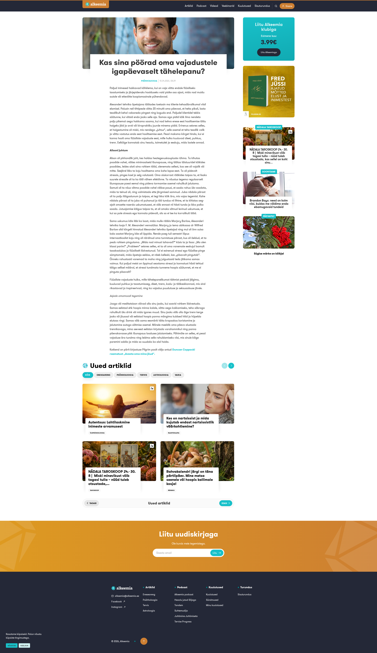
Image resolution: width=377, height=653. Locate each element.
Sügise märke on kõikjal (269, 253)
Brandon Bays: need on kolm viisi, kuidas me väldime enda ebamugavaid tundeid (268, 204)
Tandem (179, 605)
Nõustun (12, 646)
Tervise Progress (183, 621)
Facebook (116, 601)
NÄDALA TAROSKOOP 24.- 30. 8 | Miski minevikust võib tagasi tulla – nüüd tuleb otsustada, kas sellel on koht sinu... (269, 156)
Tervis (143, 375)
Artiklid (189, 6)
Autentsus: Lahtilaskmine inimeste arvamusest (109, 424)
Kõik (87, 375)
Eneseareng (103, 375)
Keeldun (24, 646)
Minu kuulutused (214, 605)
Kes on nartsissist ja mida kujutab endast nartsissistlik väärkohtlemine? (190, 422)
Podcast (201, 6)
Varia (178, 375)
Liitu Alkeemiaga (269, 52)
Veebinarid (228, 6)
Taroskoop (94, 490)
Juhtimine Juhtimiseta (186, 616)
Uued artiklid (111, 365)
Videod (214, 6)
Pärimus (171, 490)
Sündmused (212, 599)
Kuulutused (244, 6)
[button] (225, 366)
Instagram (116, 606)
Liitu (215, 552)
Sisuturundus (262, 6)
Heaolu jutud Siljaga (185, 599)
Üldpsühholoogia (97, 433)
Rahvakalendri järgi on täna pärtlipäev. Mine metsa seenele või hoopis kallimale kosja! (189, 477)
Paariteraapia (173, 433)
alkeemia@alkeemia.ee (127, 595)
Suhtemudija (181, 610)
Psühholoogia (149, 81)
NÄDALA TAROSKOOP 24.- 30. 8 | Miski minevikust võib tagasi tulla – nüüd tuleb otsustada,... (112, 477)
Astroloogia (161, 375)
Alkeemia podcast (184, 594)
